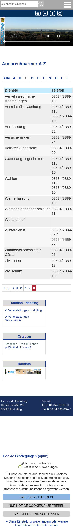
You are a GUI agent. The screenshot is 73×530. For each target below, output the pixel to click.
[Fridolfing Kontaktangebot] (45, 14)
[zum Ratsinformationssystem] (23, 371)
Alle (6, 78)
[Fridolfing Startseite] (38, 14)
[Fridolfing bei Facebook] (52, 14)
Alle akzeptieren (36, 497)
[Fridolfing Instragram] (59, 14)
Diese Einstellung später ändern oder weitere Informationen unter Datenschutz (38, 523)
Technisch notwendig (38, 463)
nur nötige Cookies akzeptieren (36, 505)
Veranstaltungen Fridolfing (25, 310)
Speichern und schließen (36, 514)
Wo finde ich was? (19, 347)
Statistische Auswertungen (40, 467)
